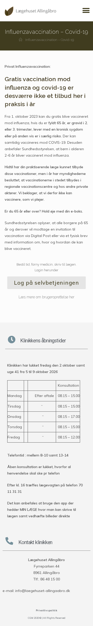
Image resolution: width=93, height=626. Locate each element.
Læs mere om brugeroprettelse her (46, 297)
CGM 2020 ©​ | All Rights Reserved (46, 617)
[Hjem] (20, 40)
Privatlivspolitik (46, 610)
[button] (86, 10)
